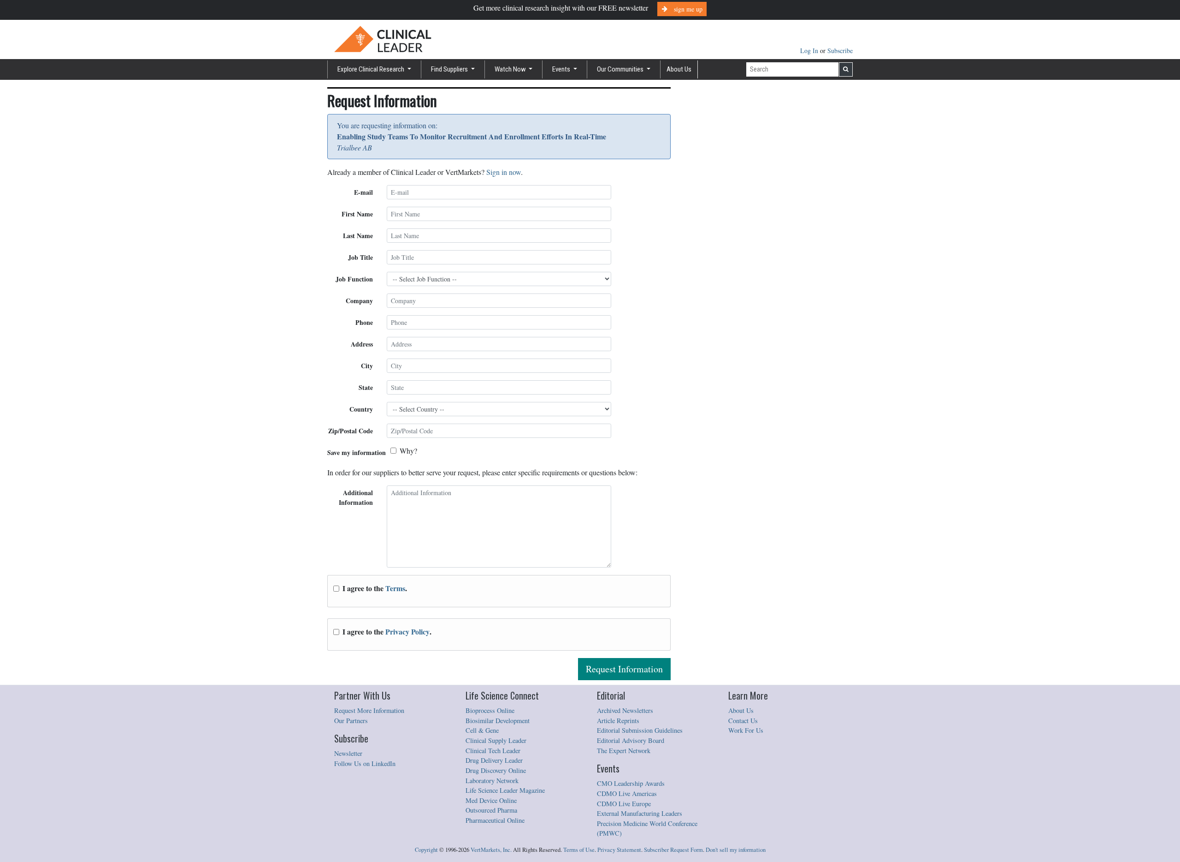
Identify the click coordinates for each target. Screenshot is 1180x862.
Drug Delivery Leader (494, 760)
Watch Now (511, 69)
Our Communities (621, 69)
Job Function (354, 279)
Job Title (360, 257)
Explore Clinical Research (371, 69)
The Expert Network (623, 750)
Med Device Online (491, 800)
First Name (357, 214)
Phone (364, 322)
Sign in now (503, 172)
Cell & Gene (482, 730)
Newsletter (348, 753)
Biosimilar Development (498, 720)
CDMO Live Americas (627, 793)
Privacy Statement (619, 850)
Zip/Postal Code (350, 431)
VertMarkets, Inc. (491, 850)
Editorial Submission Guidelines (640, 730)
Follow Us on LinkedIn (364, 763)
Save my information (356, 452)
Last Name (358, 235)
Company (359, 300)
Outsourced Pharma (491, 810)
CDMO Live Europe (624, 803)
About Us (679, 69)
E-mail (363, 192)
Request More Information (369, 710)
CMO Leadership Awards (631, 783)
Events (562, 69)
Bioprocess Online (490, 710)
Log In (810, 50)
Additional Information (356, 497)
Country (361, 409)
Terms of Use (579, 850)
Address (362, 344)
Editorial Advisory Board (630, 740)
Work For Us (745, 730)
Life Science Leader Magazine (505, 790)
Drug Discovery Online (496, 770)
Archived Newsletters (625, 710)
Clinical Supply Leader (496, 740)
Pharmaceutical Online (495, 820)
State (366, 387)
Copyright (426, 850)
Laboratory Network (492, 780)
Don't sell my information (736, 850)
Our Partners (351, 720)
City (367, 366)
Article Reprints (618, 720)
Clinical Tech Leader (493, 750)
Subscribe (840, 50)
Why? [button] (408, 450)
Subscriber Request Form (673, 850)
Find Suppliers (450, 69)
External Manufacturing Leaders (639, 813)
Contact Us (743, 720)
